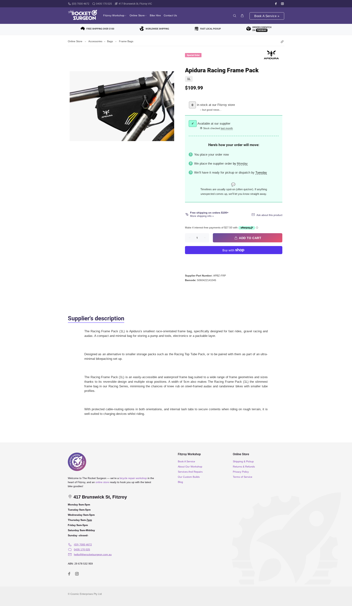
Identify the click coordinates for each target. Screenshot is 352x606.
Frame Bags (126, 41)
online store (102, 482)
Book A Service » (266, 16)
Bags (110, 41)
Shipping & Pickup (243, 461)
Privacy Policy (241, 471)
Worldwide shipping (157, 29)
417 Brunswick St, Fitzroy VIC (135, 3)
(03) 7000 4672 (80, 3)
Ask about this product (269, 215)
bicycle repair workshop (133, 478)
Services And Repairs (190, 471)
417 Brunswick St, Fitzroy (99, 496)
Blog (180, 482)
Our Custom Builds (189, 476)
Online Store (75, 41)
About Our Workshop (190, 466)
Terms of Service (242, 476)
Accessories (95, 41)
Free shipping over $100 (100, 29)
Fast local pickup (210, 29)
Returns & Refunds (244, 466)
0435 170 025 (104, 3)
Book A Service (186, 461)
